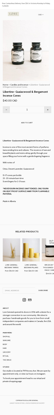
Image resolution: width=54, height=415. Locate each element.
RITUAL (6, 356)
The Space (7, 360)
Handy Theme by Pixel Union (20, 403)
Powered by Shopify (37, 403)
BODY (5, 344)
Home (5, 85)
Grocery (7, 352)
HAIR (5, 348)
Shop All (6, 336)
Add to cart (27, 123)
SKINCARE (7, 340)
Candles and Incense (19, 85)
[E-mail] (29, 300)
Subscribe (43, 290)
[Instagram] (24, 300)
